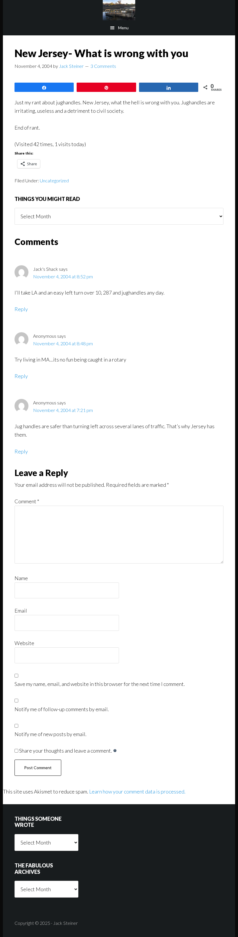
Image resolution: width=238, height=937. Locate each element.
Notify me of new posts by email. (50, 734)
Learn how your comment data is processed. (137, 791)
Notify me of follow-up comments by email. (62, 709)
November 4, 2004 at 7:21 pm (63, 410)
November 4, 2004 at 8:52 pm (63, 276)
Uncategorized (54, 180)
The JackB (119, 10)
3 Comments (103, 66)
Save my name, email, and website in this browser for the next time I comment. (100, 684)
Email (21, 610)
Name (21, 578)
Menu (123, 27)
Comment (27, 501)
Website (24, 643)
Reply (21, 309)
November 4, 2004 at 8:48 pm (63, 343)
